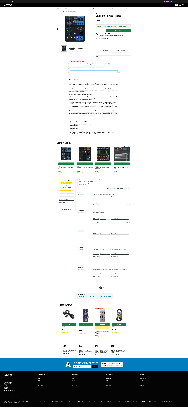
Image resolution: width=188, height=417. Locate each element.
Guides (5, 1)
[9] (102, 336)
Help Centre (40, 376)
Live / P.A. (86, 296)
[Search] (176, 5)
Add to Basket (118, 30)
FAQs (73, 378)
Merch (15, 1)
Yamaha (82, 296)
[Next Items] (132, 159)
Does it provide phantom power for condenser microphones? (79, 63)
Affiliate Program (108, 385)
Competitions (108, 382)
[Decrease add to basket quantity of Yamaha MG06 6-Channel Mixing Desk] (97, 30)
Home (63, 11)
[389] (86, 333)
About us (107, 376)
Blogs (12, 1)
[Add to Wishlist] (73, 147)
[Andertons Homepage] (9, 5)
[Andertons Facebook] (6, 390)
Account (39, 380)
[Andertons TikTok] (10, 390)
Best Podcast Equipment (93, 296)
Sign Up (95, 366)
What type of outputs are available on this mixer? (77, 66)
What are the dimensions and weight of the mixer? (100, 63)
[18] (119, 332)
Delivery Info (142, 376)
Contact (183, 1)
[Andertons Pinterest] (14, 390)
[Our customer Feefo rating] (112, 364)
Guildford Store (108, 378)
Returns (39, 378)
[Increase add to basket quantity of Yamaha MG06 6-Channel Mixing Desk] (103, 30)
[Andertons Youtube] (4, 390)
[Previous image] (58, 29)
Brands (9, 1)
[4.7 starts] (61, 173)
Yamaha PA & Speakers (102, 296)
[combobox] (97, 5)
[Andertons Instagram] (8, 390)
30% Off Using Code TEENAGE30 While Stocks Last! (102, 327)
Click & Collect (142, 380)
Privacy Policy (40, 385)
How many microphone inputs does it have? (76, 68)
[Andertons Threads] (12, 390)
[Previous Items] (56, 159)
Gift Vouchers (142, 385)
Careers (107, 380)
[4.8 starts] (80, 173)
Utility (80, 296)
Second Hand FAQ (143, 378)
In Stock (59, 171)
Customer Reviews (75, 385)
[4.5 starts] (98, 173)
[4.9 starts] (98, 336)
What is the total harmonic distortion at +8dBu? (96, 66)
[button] (99, 22)
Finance (73, 380)
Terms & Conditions (143, 382)
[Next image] (91, 29)
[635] (69, 332)
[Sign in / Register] (180, 5)
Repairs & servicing (41, 382)
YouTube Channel (75, 376)
